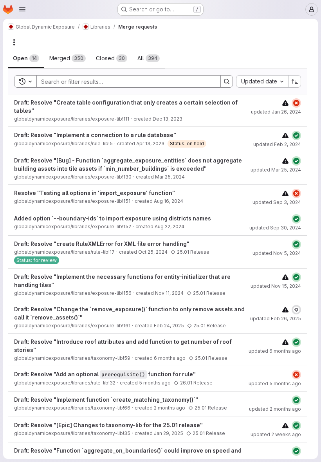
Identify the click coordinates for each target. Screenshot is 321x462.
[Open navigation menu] (22, 9)
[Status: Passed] (296, 135)
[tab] (26, 58)
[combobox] (262, 81)
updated (276, 112)
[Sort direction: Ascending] (295, 81)
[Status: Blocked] (296, 309)
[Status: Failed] (296, 103)
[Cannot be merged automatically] (285, 102)
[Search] (226, 81)
